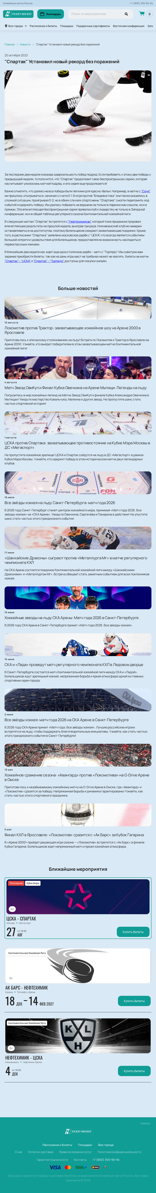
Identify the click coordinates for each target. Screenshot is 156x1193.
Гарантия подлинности (52, 1160)
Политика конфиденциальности (119, 1152)
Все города (15, 26)
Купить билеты (133, 932)
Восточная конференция (128, 26)
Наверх (145, 1123)
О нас (18, 1152)
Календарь (53, 14)
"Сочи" (145, 191)
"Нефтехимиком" (79, 221)
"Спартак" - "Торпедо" (48, 261)
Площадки (66, 26)
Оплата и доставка (40, 1152)
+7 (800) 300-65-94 (141, 3)
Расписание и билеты (43, 26)
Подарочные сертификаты (93, 26)
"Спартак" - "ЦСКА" (18, 261)
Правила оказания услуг (75, 1152)
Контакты (80, 1160)
